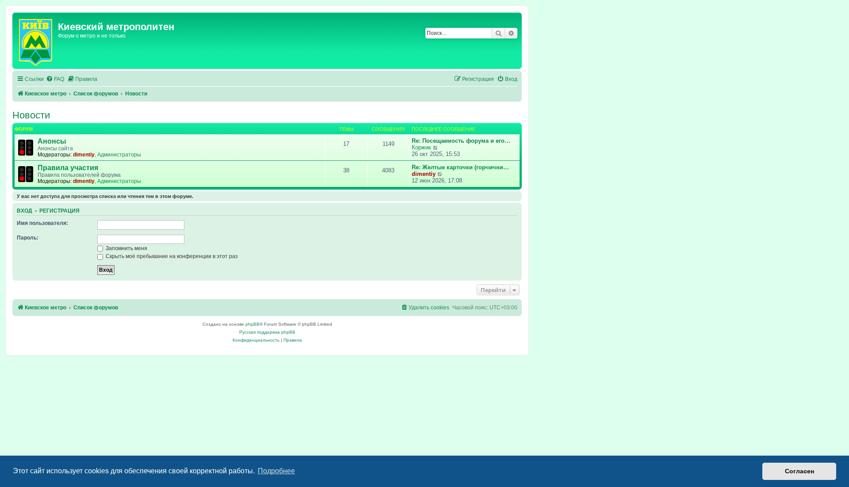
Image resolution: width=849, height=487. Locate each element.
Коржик (421, 147)
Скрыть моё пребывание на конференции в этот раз (171, 256)
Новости (31, 115)
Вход (24, 210)
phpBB (252, 324)
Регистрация (59, 210)
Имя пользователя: (42, 223)
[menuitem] (55, 79)
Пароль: (27, 238)
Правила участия (68, 167)
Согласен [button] (799, 471)
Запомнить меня (125, 248)
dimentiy (84, 155)
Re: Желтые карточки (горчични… (460, 167)
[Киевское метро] (36, 41)
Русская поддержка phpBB (267, 332)
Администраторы (119, 155)
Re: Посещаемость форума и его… (461, 140)
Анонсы (52, 141)
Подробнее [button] (276, 471)
